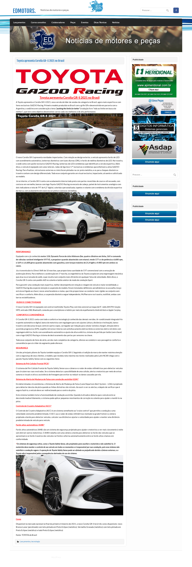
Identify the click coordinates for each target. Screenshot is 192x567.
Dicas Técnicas (100, 22)
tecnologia (35, 541)
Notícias (116, 22)
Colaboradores (58, 22)
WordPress (56, 557)
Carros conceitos (38, 22)
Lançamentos (19, 22)
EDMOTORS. (24, 11)
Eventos (84, 22)
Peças (72, 22)
